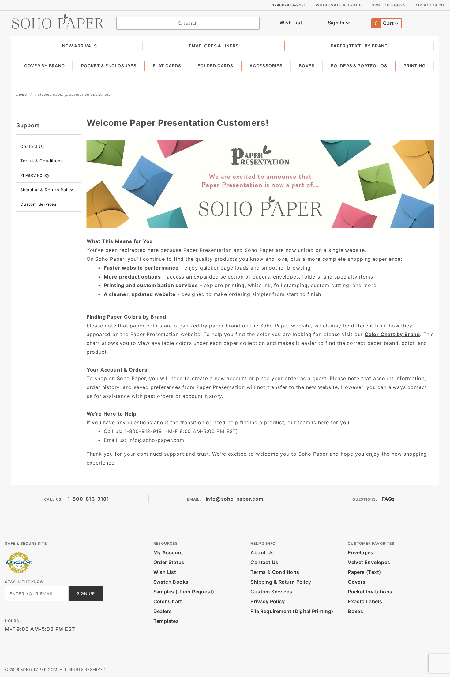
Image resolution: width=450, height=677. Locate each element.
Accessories (266, 65)
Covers (356, 582)
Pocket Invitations (370, 592)
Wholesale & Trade (339, 5)
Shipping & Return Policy (46, 189)
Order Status (169, 562)
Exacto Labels (365, 601)
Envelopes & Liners (213, 45)
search (190, 23)
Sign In (337, 23)
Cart (385, 23)
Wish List (290, 23)
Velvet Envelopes (369, 562)
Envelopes (360, 552)
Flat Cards (167, 65)
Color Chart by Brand (392, 334)
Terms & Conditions (41, 160)
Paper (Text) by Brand (359, 45)
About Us (262, 552)
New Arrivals (79, 45)
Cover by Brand (44, 65)
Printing (414, 65)
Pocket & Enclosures (109, 65)
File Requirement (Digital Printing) (291, 611)
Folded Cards (215, 65)
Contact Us (32, 146)
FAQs (388, 499)
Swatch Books (389, 5)
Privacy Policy (35, 175)
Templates (166, 621)
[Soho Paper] (57, 21)
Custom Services (38, 204)
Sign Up (86, 593)
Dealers (162, 611)
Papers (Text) (364, 572)
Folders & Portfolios (359, 65)
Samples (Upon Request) (183, 592)
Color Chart (167, 601)
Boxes (307, 65)
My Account (430, 5)
